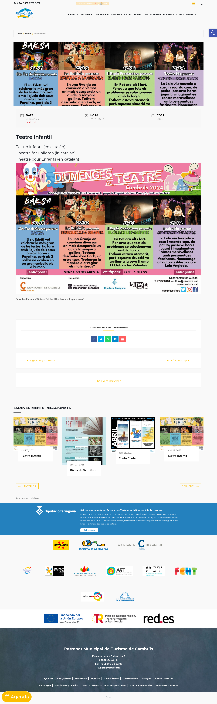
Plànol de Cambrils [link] (167, 685)
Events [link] (28, 34)
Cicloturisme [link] (132, 14)
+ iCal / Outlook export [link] (178, 360)
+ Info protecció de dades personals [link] (104, 685)
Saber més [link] (89, 530)
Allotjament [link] (85, 14)
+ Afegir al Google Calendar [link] (41, 360)
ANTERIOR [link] (30, 486)
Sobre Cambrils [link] (186, 14)
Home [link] (19, 34)
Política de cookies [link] (141, 685)
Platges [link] (168, 14)
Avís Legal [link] (45, 685)
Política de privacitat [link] (67, 685)
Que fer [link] (70, 14)
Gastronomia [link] (152, 14)
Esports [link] (116, 14)
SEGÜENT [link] (187, 486)
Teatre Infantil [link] (31, 456)
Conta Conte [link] (127, 458)
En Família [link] (102, 14)
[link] (213, 33)
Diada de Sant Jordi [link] (83, 470)
